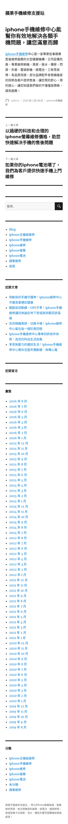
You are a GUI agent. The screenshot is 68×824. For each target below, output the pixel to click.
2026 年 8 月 (18, 401)
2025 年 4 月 (18, 485)
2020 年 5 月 (18, 680)
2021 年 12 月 (18, 580)
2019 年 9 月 (18, 722)
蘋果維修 (15, 261)
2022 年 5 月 (18, 554)
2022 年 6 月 (18, 548)
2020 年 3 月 (18, 690)
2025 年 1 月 (17, 501)
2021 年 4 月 (17, 622)
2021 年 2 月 (17, 632)
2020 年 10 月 (18, 654)
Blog (12, 229)
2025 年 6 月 (18, 475)
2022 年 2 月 (18, 569)
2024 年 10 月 (18, 517)
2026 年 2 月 (18, 433)
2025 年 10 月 (18, 454)
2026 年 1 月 (17, 438)
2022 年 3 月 (18, 564)
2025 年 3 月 (18, 490)
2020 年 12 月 (18, 643)
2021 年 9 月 (17, 596)
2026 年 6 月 (18, 412)
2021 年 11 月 (18, 585)
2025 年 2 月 (18, 496)
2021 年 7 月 (17, 606)
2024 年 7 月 (18, 533)
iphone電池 (17, 256)
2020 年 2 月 (18, 696)
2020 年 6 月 (18, 675)
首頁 (12, 266)
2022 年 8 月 (18, 538)
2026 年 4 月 (18, 422)
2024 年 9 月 (18, 522)
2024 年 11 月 (18, 512)
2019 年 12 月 (18, 706)
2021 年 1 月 (17, 638)
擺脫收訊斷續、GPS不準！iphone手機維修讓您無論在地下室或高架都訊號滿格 (35, 313)
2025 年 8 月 (18, 464)
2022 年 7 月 (18, 543)
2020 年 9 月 (18, 659)
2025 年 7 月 (18, 469)
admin (15, 100)
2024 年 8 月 (18, 527)
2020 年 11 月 (18, 648)
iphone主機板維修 (22, 234)
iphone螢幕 (17, 250)
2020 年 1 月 (17, 701)
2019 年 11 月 (18, 711)
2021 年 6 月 (17, 611)
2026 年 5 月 (18, 417)
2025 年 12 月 (18, 443)
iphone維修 (17, 245)
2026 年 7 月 (18, 406)
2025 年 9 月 (18, 459)
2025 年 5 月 (18, 480)
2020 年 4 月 (18, 685)
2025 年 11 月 (18, 448)
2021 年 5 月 (17, 617)
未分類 (13, 784)
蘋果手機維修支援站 (24, 13)
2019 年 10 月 (18, 717)
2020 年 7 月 (18, 669)
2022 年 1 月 (17, 575)
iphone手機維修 (16, 54)
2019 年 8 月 (17, 727)
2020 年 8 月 (18, 664)
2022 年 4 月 (18, 559)
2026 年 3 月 (18, 427)
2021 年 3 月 (17, 627)
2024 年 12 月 (18, 506)
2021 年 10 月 (18, 590)
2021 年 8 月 (17, 601)
